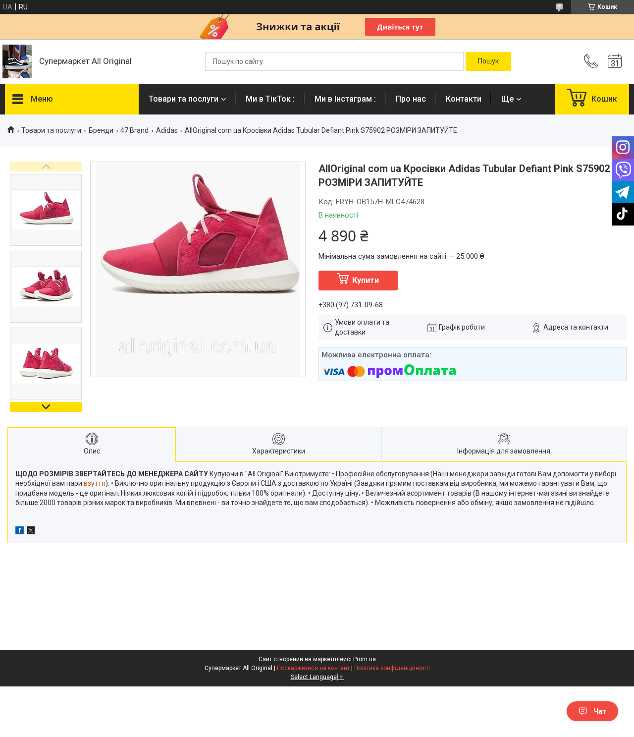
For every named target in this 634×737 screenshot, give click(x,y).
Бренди (101, 130)
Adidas (167, 130)
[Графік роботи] (615, 61)
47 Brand (134, 130)
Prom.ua (364, 659)
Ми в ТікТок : (270, 99)
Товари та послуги (183, 99)
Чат (599, 711)
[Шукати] (488, 61)
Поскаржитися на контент (313, 668)
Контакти (463, 99)
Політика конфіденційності (392, 668)
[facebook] (19, 532)
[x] (31, 532)
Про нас (411, 99)
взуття (95, 483)
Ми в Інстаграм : (345, 99)
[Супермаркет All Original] (17, 61)
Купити (365, 280)
